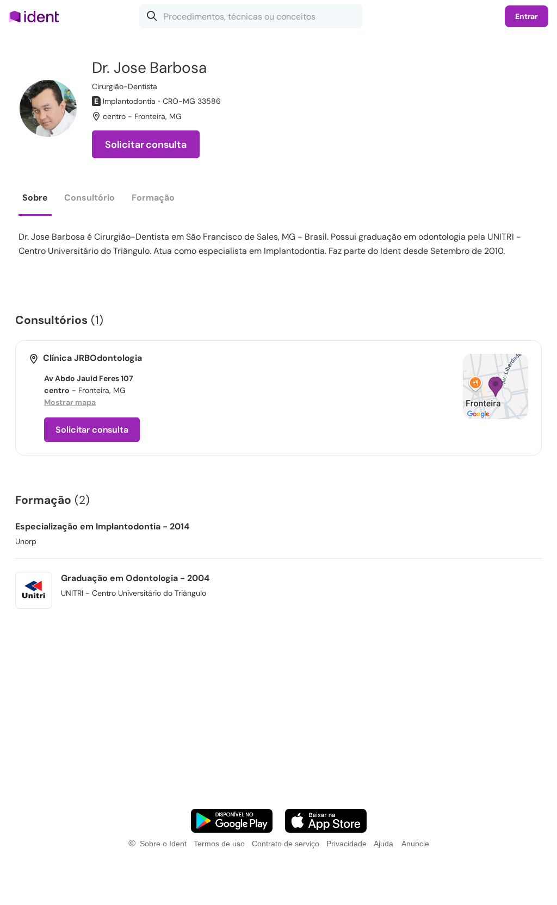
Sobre (35, 197)
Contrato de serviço (285, 843)
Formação (153, 197)
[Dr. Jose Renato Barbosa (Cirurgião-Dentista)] (48, 108)
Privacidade (346, 843)
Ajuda (383, 843)
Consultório (89, 197)
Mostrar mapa (70, 402)
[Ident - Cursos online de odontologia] (37, 16)
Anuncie (415, 843)
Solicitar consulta (146, 144)
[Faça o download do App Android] (231, 820)
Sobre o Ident (163, 843)
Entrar (526, 16)
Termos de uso (219, 843)
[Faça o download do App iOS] (326, 820)
